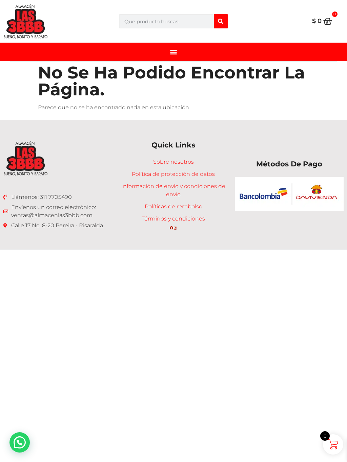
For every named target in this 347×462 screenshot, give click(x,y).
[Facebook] (171, 228)
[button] (173, 51)
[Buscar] (221, 21)
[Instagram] (175, 228)
